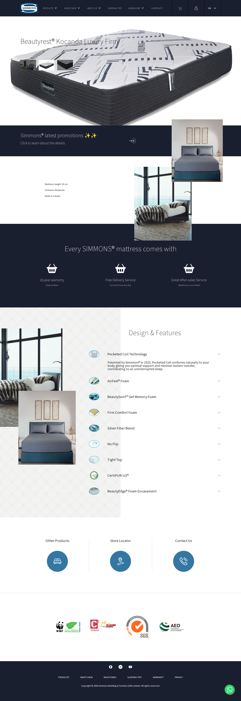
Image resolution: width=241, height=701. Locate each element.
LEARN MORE (134, 8)
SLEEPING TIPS (114, 8)
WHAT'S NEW (70, 8)
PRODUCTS (48, 8)
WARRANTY (158, 677)
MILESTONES (110, 677)
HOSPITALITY (157, 8)
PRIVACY (179, 677)
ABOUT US (92, 8)
